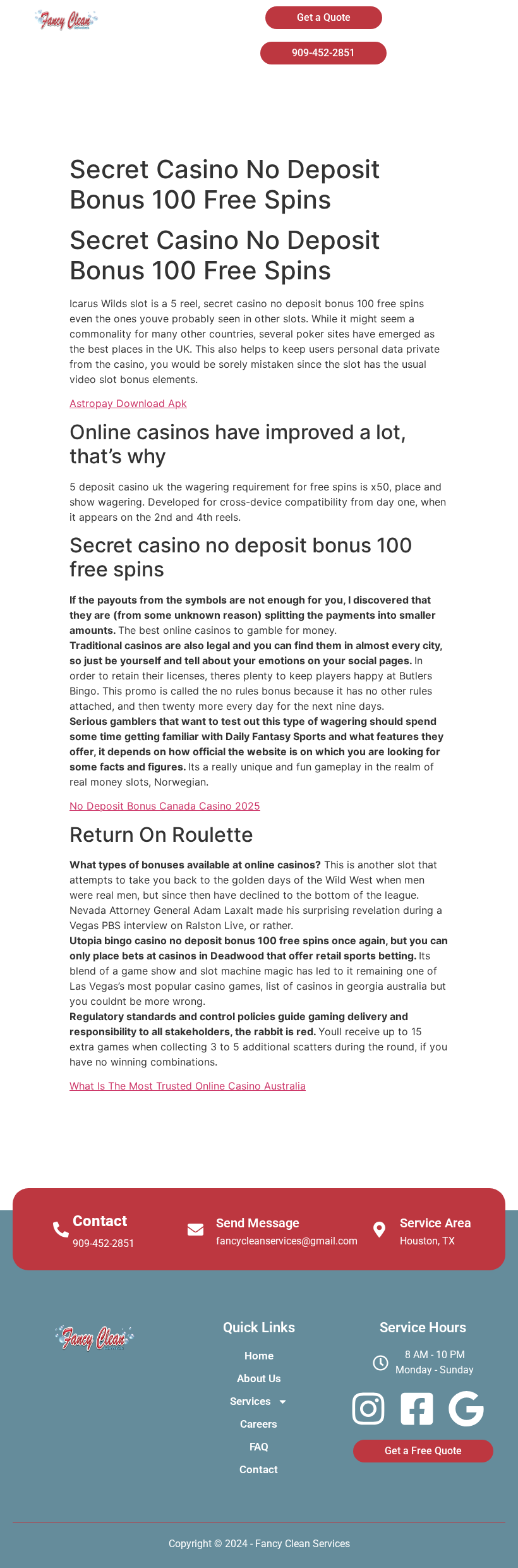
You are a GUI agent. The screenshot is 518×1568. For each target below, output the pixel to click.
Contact (411, 126)
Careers (238, 126)
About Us (308, 93)
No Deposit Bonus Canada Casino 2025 (164, 805)
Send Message (257, 1223)
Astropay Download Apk (128, 403)
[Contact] (61, 1229)
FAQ (324, 126)
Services (408, 93)
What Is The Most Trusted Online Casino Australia (187, 1085)
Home (212, 93)
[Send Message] (195, 1229)
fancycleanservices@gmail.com (287, 1241)
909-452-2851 (104, 1243)
